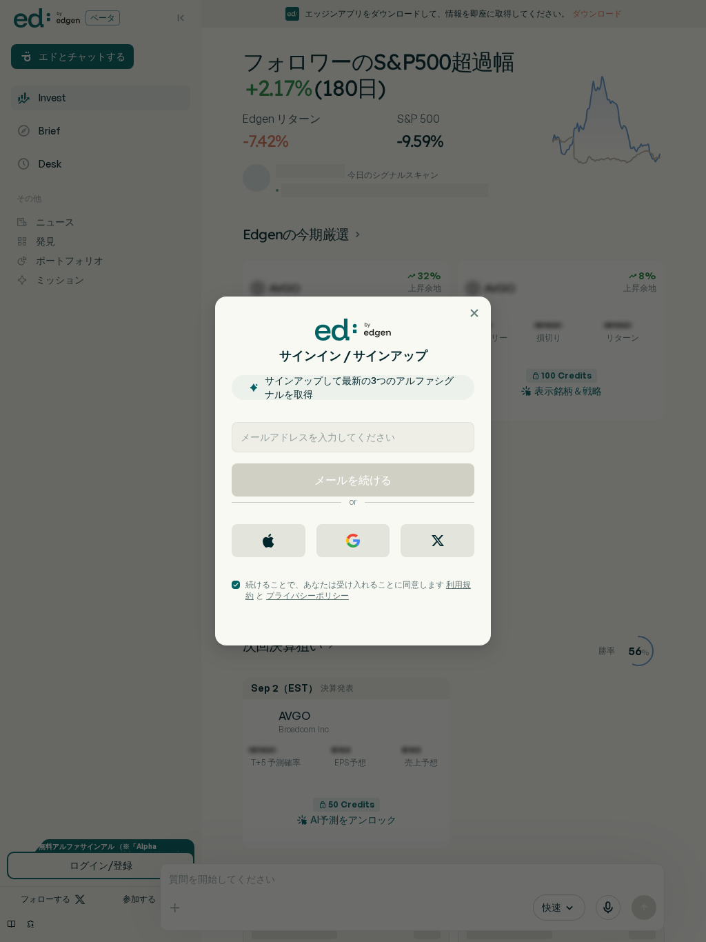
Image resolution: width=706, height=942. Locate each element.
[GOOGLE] (353, 540)
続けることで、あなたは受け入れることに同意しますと (358, 590)
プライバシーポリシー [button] (307, 595)
